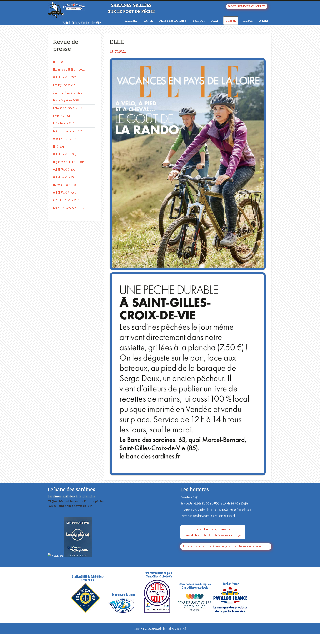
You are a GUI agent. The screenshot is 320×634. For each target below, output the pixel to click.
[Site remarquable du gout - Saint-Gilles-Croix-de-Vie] (159, 597)
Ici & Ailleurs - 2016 (63, 123)
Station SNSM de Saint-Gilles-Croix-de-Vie (88, 578)
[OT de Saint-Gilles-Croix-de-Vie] (197, 602)
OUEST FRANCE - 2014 (64, 177)
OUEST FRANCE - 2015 (64, 154)
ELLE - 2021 (59, 62)
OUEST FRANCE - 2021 (64, 77)
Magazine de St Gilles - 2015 (69, 162)
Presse (231, 20)
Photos (199, 20)
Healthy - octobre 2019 (66, 85)
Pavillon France (231, 584)
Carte (148, 20)
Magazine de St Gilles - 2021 (69, 69)
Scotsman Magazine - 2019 (68, 92)
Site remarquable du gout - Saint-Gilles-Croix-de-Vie (159, 575)
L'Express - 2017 (62, 116)
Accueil (131, 20)
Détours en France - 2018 (67, 108)
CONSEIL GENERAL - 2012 (66, 200)
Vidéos (247, 20)
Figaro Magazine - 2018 (66, 100)
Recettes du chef (172, 20)
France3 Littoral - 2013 (66, 185)
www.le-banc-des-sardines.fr (170, 628)
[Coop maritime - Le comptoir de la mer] (123, 606)
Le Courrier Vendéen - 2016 (68, 131)
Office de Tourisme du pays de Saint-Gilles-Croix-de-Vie (195, 586)
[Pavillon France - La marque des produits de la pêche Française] (232, 600)
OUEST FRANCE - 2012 (64, 192)
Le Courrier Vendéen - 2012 (68, 208)
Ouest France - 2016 (64, 139)
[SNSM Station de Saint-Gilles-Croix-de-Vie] (88, 598)
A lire (264, 20)
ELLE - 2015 (59, 146)
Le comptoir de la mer (123, 594)
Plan (215, 20)
